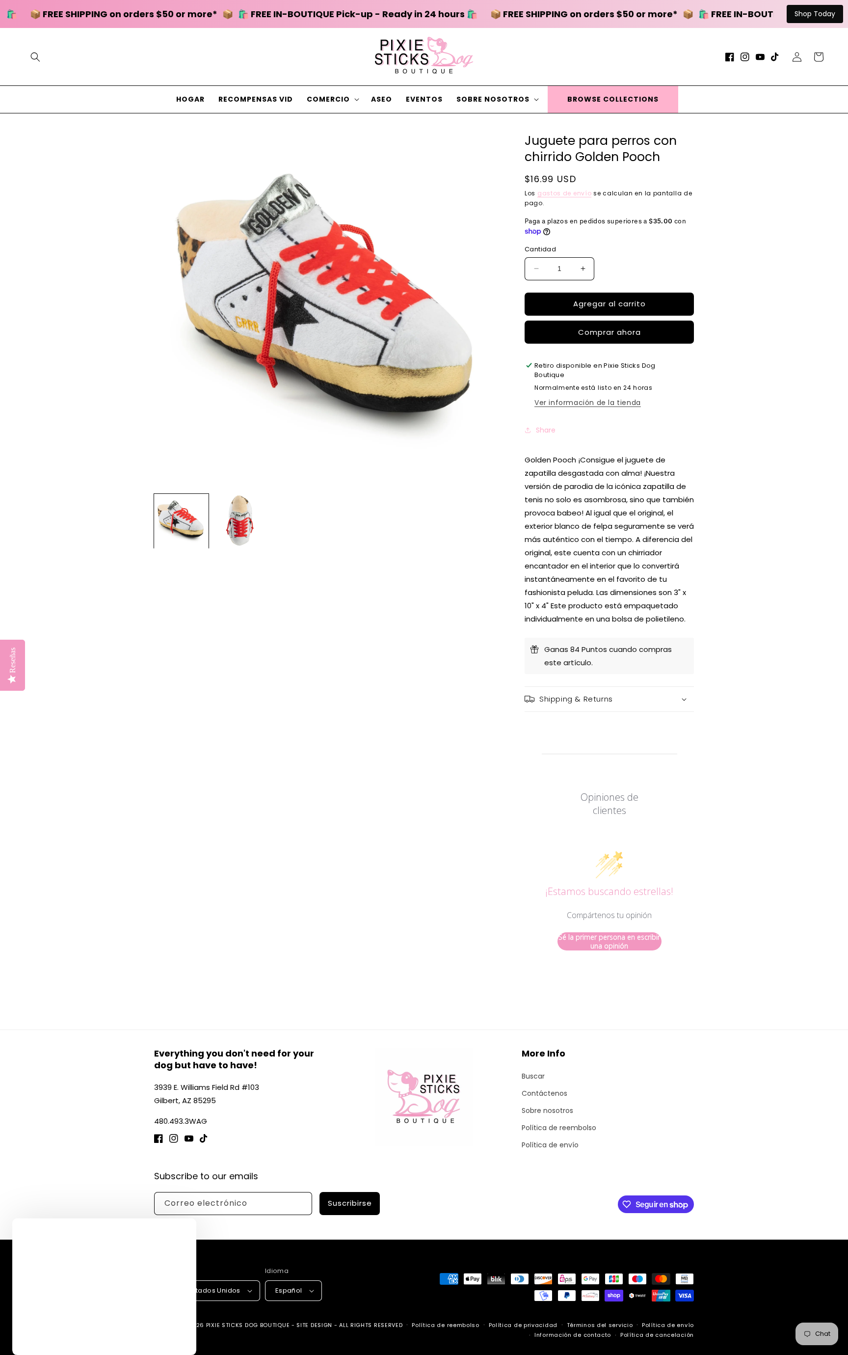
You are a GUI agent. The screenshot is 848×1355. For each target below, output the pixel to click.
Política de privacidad (523, 1325)
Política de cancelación (657, 1335)
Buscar (533, 1076)
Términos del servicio (600, 1325)
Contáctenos (544, 1093)
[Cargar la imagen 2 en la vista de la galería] (240, 521)
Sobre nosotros (547, 1110)
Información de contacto (572, 1335)
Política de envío (550, 1145)
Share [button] (546, 430)
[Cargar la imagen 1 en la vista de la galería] (181, 521)
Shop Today (815, 14)
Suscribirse (350, 1203)
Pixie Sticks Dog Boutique (248, 1325)
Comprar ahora (609, 332)
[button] (35, 57)
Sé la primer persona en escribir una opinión (609, 941)
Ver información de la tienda (587, 402)
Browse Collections (613, 99)
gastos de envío (564, 193)
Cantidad (540, 249)
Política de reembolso (559, 1128)
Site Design (314, 1325)
